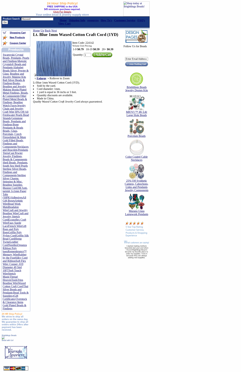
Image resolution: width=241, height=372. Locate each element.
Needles (12, 245)
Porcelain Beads (137, 135)
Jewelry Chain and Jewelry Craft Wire (14, 108)
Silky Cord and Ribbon (15, 259)
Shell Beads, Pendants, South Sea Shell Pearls (15, 164)
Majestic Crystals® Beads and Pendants (15, 64)
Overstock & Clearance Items (15, 300)
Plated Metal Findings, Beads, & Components (15, 92)
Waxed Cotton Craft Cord (14, 285)
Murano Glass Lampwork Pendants (136, 213)
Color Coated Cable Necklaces (136, 158)
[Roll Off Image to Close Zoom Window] (54, 75)
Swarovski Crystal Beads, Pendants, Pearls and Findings (16, 58)
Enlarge (41, 78)
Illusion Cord (10, 187)
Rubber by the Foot (14, 256)
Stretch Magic (9, 275)
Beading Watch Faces (13, 104)
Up (42, 30)
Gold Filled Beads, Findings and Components (13, 143)
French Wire (15, 226)
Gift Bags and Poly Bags (14, 229)
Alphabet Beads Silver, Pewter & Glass (16, 70)
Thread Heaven (10, 278)
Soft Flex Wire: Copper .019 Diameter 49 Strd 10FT (14, 265)
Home (36, 30)
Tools (14, 279)
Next (54, 30)
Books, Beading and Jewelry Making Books (14, 86)
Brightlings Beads (9, 335)
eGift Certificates (10, 297)
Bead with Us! (8, 340)
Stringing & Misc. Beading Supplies (13, 183)
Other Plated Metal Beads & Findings (15, 99)
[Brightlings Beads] (3, 338)
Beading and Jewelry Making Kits (14, 75)
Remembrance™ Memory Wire (15, 253)
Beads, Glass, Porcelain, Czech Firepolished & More (14, 134)
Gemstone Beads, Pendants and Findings (14, 121)
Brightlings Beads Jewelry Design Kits (136, 89)
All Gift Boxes (14, 199)
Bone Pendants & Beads (13, 126)
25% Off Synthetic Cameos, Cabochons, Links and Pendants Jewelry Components (136, 185)
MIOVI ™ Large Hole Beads (136, 113)
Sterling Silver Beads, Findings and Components (15, 172)
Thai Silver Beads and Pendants (15, 289)
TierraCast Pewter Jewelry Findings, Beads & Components (15, 156)
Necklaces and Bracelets (16, 148)
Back (48, 30)
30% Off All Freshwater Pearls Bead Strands (16, 115)
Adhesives (17, 197)
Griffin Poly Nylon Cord (12, 234)
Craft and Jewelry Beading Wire (15, 212)
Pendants (23, 149)
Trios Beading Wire (13, 281)
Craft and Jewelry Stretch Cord (15, 216)
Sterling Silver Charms (14, 177)
